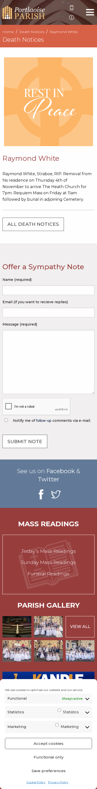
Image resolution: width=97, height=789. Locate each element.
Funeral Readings (48, 574)
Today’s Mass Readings (48, 551)
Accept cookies (48, 743)
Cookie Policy (36, 782)
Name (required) (17, 279)
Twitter (48, 479)
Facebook (60, 471)
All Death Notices (33, 224)
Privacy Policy (58, 782)
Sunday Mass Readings (48, 562)
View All (80, 626)
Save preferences (49, 770)
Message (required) (19, 324)
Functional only (48, 757)
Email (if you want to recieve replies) (35, 302)
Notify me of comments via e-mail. (51, 420)
